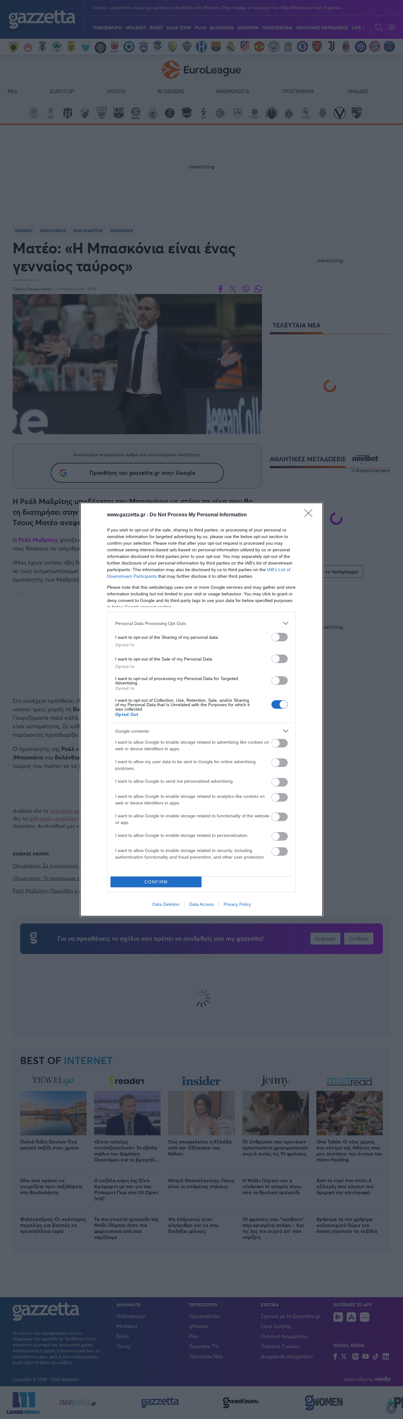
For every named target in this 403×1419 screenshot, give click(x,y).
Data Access (201, 904)
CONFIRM (156, 882)
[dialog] (201, 709)
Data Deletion (165, 904)
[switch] (279, 637)
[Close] (310, 515)
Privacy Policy (237, 904)
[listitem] (201, 623)
